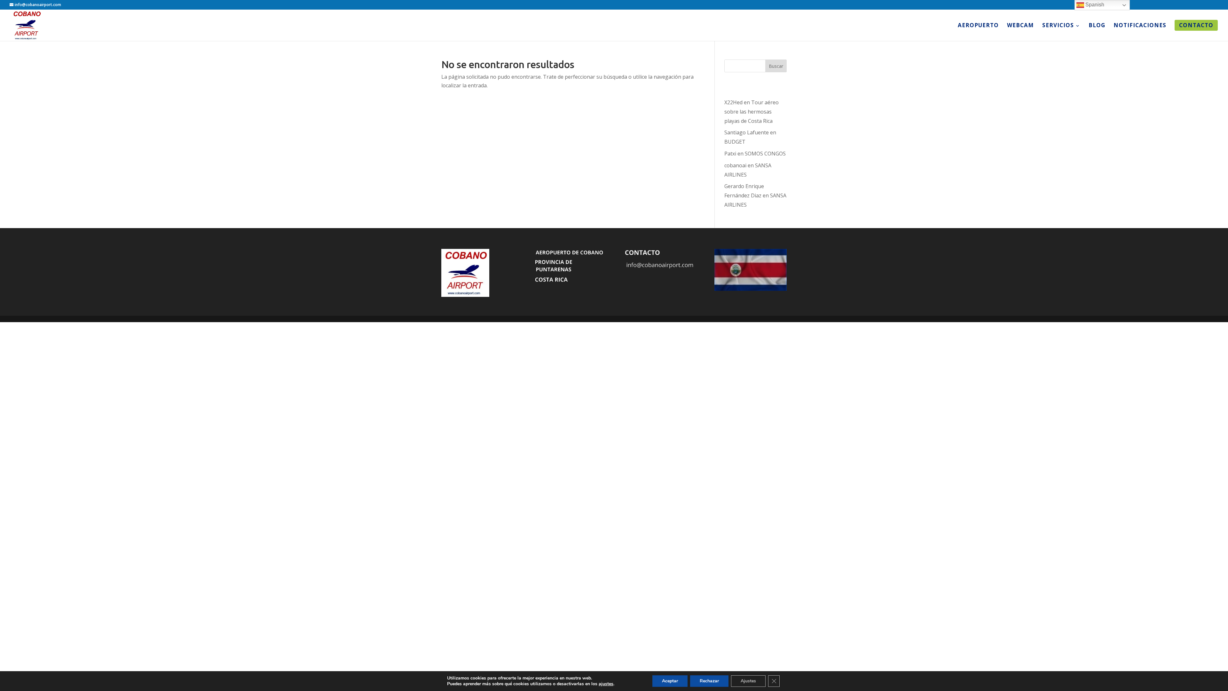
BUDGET (734, 141)
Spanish (1094, 4)
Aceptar (670, 681)
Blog (1097, 26)
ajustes (606, 684)
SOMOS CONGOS (765, 153)
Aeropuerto (978, 26)
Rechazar (709, 681)
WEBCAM (1020, 26)
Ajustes (748, 681)
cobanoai (735, 165)
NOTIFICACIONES (1140, 26)
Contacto (1196, 25)
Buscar (776, 66)
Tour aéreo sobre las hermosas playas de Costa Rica (751, 111)
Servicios (1058, 26)
